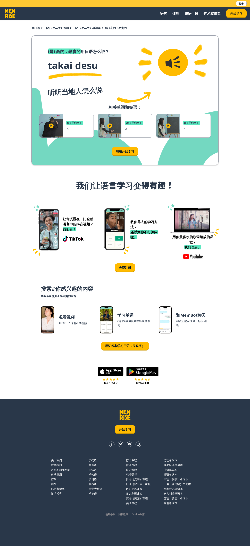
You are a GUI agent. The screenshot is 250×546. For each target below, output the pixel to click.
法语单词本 (170, 470)
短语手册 (191, 13)
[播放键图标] (51, 125)
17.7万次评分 (111, 383)
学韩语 (93, 474)
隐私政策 (123, 514)
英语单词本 (170, 503)
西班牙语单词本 (173, 489)
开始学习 (236, 13)
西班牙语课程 (134, 489)
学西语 (93, 484)
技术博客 (56, 493)
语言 (163, 13)
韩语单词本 (170, 474)
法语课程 (131, 470)
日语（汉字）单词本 (176, 479)
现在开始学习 (125, 151)
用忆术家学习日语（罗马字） (125, 346)
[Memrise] (10, 13)
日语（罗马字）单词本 (87, 28)
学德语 (93, 460)
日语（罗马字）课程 (56, 28)
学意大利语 (95, 489)
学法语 (93, 470)
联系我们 (56, 465)
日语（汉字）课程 (137, 479)
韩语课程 (131, 474)
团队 (53, 484)
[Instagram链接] (138, 444)
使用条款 (110, 514)
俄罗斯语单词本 (173, 465)
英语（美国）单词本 (176, 498)
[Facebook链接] (111, 444)
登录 (241, 3)
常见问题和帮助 (60, 470)
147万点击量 (142, 383)
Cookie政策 (138, 514)
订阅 (53, 479)
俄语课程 (131, 465)
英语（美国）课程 (137, 498)
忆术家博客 (212, 13)
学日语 (36, 28)
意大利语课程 (134, 493)
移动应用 (56, 474)
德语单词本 (170, 460)
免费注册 (125, 267)
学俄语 (93, 465)
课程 (175, 13)
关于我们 (56, 460)
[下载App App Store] (111, 371)
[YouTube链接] (129, 444)
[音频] (173, 62)
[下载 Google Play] (142, 371)
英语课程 (131, 503)
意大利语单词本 (173, 493)
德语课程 (131, 460)
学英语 (93, 493)
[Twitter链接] (120, 444)
